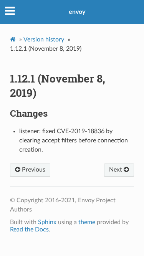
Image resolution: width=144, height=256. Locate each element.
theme (86, 222)
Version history (43, 39)
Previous (32, 170)
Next (116, 170)
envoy (77, 12)
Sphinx (47, 222)
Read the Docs (29, 229)
